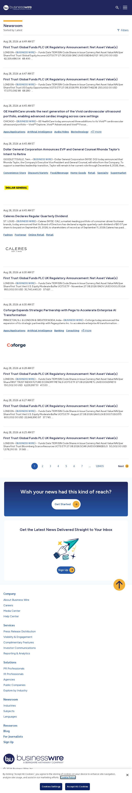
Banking (59, 330)
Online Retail (36, 234)
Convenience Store (14, 172)
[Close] (127, 775)
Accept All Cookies (77, 786)
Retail (91, 172)
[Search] (117, 7)
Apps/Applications (14, 131)
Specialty (102, 172)
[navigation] (125, 7)
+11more (86, 330)
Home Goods (78, 172)
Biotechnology (80, 131)
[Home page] (17, 7)
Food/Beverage (59, 172)
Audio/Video (61, 131)
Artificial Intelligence (39, 131)
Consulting (72, 330)
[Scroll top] (119, 585)
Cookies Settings (51, 786)
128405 (100, 466)
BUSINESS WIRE (25, 52)
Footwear (20, 234)
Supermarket (118, 172)
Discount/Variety (38, 172)
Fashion (8, 234)
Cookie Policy (67, 777)
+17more (96, 131)
